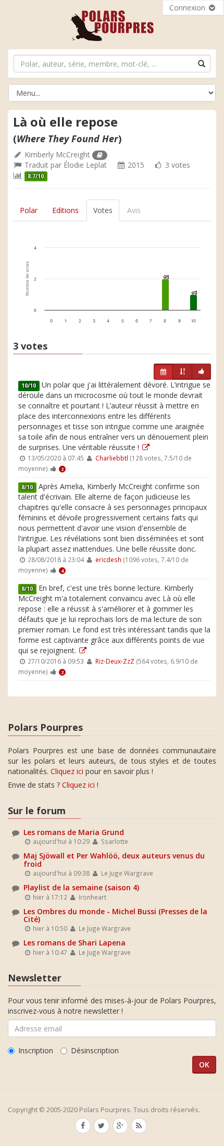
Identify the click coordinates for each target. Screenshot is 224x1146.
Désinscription (95, 1050)
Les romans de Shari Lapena (74, 943)
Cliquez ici (67, 771)
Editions (65, 210)
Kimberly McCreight (57, 154)
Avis (134, 210)
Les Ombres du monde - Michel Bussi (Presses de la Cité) (115, 915)
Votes (103, 210)
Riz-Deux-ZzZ (114, 661)
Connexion (188, 8)
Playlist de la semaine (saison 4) (81, 887)
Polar (29, 210)
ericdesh (108, 559)
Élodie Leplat (85, 165)
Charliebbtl (111, 458)
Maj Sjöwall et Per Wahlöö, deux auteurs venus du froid (114, 859)
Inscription (35, 1050)
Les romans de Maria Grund (73, 832)
